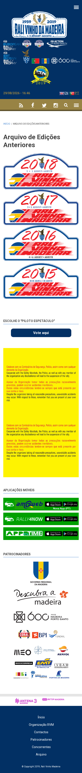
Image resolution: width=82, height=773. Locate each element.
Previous (65, 352)
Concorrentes (41, 747)
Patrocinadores (17, 554)
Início (6, 124)
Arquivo (41, 754)
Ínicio (41, 717)
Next (75, 353)
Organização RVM (41, 724)
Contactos (41, 732)
